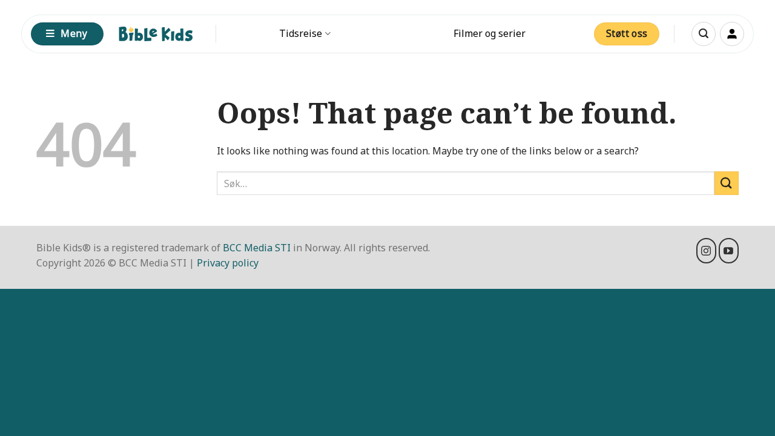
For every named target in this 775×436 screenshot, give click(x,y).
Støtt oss (627, 33)
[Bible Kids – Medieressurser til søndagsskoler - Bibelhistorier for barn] (156, 34)
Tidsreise (300, 33)
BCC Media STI (257, 247)
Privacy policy (228, 262)
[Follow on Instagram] (706, 250)
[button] (703, 34)
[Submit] (726, 183)
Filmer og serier (489, 33)
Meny (74, 33)
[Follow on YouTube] (729, 250)
